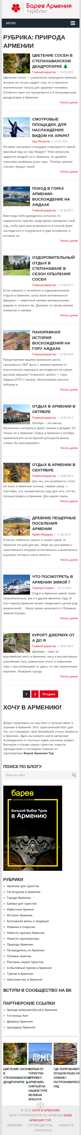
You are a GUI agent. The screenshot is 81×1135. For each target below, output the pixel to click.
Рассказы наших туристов (25, 962)
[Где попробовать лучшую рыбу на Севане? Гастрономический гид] (65, 1054)
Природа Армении (20, 944)
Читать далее (69, 102)
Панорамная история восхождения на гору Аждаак (51, 340)
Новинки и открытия (21, 927)
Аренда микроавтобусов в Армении (32, 1009)
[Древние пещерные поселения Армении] (16, 526)
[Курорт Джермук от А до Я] (16, 643)
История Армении (19, 915)
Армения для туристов (23, 886)
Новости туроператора (23, 938)
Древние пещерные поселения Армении (54, 523)
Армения (14, 1125)
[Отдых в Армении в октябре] (16, 414)
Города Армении (19, 897)
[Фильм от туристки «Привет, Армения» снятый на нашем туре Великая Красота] (40, 1054)
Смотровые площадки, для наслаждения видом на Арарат (51, 127)
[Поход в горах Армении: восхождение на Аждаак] (16, 196)
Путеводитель (40, 1125)
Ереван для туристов (22, 903)
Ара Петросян (41, 141)
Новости (66, 1125)
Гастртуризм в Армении (23, 892)
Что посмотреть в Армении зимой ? (52, 579)
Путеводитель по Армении (25, 950)
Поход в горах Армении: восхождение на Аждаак (51, 196)
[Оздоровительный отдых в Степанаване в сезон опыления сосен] (16, 265)
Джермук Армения (20, 1021)
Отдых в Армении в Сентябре (53, 467)
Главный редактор (44, 72)
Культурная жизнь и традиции (28, 921)
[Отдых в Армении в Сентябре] (16, 473)
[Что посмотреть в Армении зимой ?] (16, 585)
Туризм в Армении (20, 973)
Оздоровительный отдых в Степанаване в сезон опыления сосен (53, 268)
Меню (11, 23)
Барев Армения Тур (39, 753)
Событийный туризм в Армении (29, 967)
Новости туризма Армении (25, 932)
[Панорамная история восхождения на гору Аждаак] (16, 340)
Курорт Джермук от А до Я (53, 638)
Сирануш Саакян (43, 588)
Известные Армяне (20, 909)
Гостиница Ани (17, 1015)
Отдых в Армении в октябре (53, 409)
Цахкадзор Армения (21, 1027)
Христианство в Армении (24, 979)
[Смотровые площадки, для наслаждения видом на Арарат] (16, 127)
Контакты (43, 1130)
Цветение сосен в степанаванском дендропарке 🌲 (52, 60)
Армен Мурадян (42, 534)
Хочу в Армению (46, 1110)
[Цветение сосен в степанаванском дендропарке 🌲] (16, 63)
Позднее (49, 694)
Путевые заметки (19, 956)
